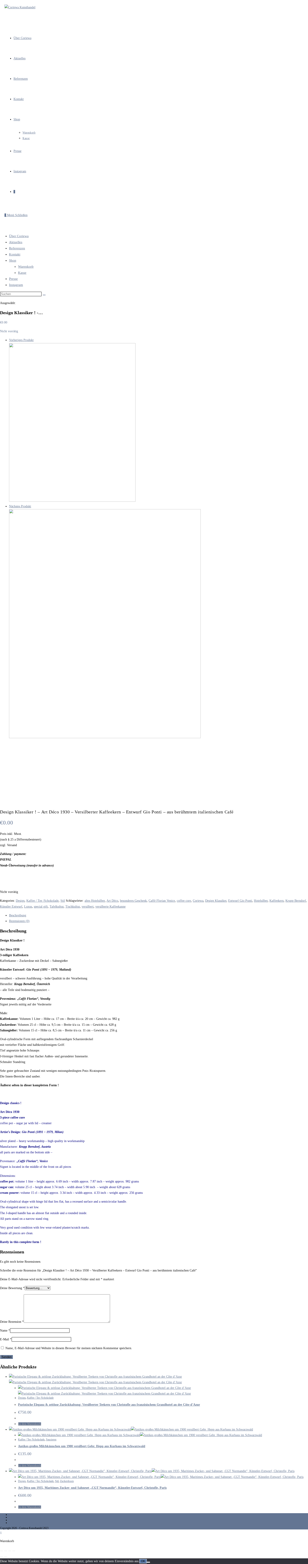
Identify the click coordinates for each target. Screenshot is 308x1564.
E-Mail (5, 1339)
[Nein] (148, 1562)
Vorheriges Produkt (21, 340)
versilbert (88, 906)
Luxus (28, 906)
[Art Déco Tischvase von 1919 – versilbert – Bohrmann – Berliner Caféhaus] (72, 500)
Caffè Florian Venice (162, 900)
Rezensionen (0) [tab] (19, 921)
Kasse (22, 272)
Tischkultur (72, 906)
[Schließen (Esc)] (13, 1550)
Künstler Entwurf (11, 906)
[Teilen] (9, 1550)
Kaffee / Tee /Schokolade (42, 900)
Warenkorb (26, 266)
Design (20, 900)
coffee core (184, 900)
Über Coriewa (19, 236)
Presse (13, 279)
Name (5, 1330)
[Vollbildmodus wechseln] (5, 1550)
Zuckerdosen (67, 1481)
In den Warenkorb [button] (29, 1424)
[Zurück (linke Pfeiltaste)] (1, 1556)
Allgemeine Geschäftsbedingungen (27, 1522)
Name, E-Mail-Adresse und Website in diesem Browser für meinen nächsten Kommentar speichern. (68, 1348)
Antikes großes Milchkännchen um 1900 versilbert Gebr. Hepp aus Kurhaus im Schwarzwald (81, 1446)
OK (143, 1561)
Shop (12, 260)
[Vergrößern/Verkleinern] (1, 1550)
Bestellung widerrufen (21, 1514)
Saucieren (51, 1439)
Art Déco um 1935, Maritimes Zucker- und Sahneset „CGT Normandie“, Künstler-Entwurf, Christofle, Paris (92, 1487)
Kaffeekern (276, 900)
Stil (62, 900)
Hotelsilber (261, 900)
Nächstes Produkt (20, 506)
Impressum (15, 1517)
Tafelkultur (57, 906)
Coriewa (198, 900)
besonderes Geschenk (133, 900)
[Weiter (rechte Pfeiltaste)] (5, 1556)
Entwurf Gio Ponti (240, 900)
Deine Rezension (12, 1321)
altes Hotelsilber (95, 900)
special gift (41, 906)
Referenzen (17, 248)
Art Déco (112, 900)
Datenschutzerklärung (20, 1520)
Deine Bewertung (12, 1288)
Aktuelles (15, 242)
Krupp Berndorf (295, 900)
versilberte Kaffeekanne (110, 906)
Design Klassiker (215, 900)
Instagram (16, 285)
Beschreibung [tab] (17, 915)
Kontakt (14, 254)
